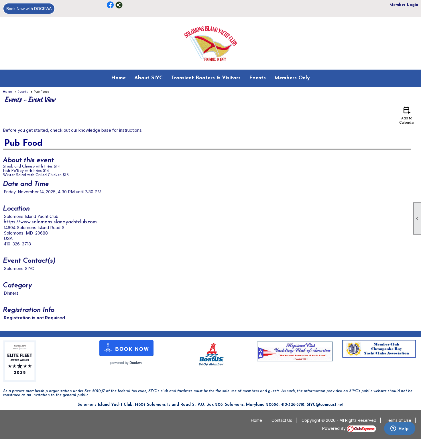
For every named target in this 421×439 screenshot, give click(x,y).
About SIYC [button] (148, 78)
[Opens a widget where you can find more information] (399, 429)
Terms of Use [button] (398, 420)
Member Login (403, 5)
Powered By (334, 428)
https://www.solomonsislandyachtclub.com (50, 222)
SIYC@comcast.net (325, 405)
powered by (126, 362)
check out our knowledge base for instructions (96, 130)
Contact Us (282, 420)
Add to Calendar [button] (406, 115)
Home (118, 78)
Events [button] (257, 78)
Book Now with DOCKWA (29, 8)
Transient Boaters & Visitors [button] (206, 78)
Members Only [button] (292, 78)
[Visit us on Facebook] (110, 5)
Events (22, 92)
